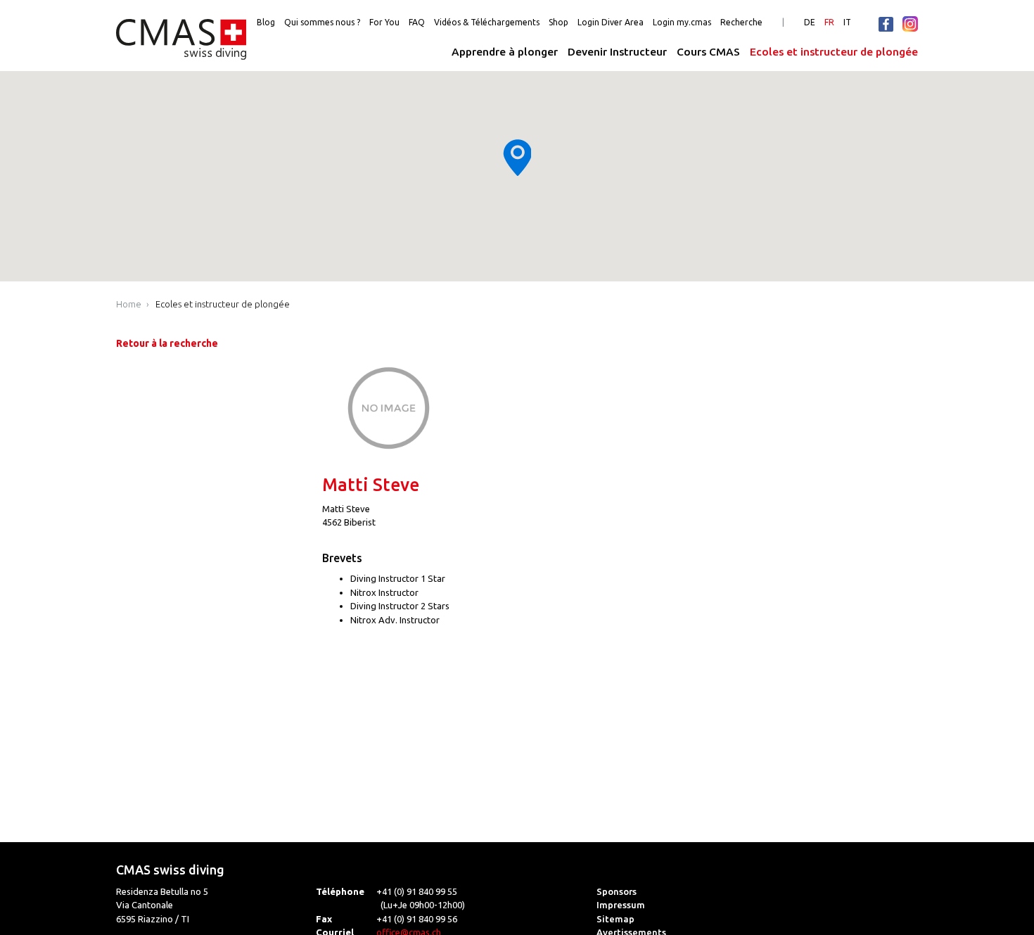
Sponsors (616, 891)
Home (128, 304)
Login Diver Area (610, 22)
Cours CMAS (708, 52)
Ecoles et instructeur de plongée (834, 52)
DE (809, 22)
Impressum (620, 905)
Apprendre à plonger (505, 52)
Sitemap (615, 919)
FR (829, 22)
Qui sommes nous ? (322, 22)
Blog (266, 22)
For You (384, 22)
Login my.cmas (682, 22)
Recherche (741, 22)
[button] (517, 157)
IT (847, 22)
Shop (558, 22)
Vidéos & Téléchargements (487, 22)
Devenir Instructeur (617, 52)
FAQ (417, 22)
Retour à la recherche (167, 343)
